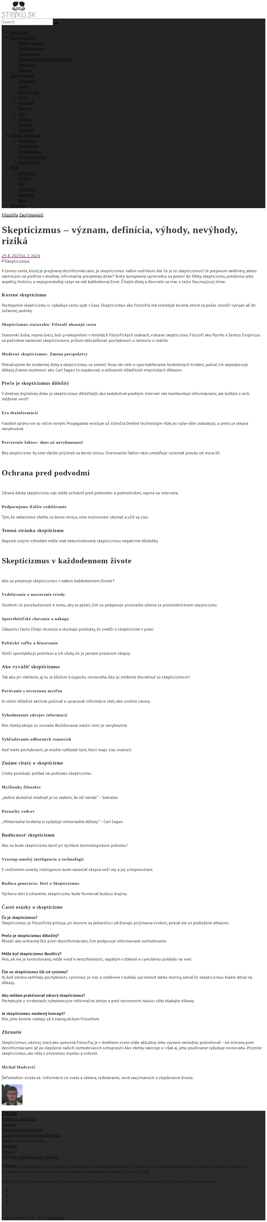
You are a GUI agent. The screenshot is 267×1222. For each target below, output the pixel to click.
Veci (22, 113)
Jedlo (23, 97)
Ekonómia (27, 140)
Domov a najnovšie (19, 1119)
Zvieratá (25, 102)
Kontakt (9, 1124)
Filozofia (26, 81)
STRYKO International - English (30, 1157)
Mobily (24, 178)
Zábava (24, 118)
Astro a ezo (28, 91)
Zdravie (25, 70)
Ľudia (23, 86)
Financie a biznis (25, 135)
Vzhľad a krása (31, 48)
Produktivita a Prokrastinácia (45, 59)
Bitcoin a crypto (33, 156)
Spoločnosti (29, 162)
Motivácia (27, 64)
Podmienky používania (22, 1129)
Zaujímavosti (22, 75)
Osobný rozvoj (23, 37)
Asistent (26, 129)
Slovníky (18, 205)
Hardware (27, 189)
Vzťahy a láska (31, 43)
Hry (21, 183)
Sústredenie (29, 53)
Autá (22, 200)
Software (26, 173)
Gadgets (25, 194)
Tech (14, 167)
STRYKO (9, 1113)
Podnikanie (28, 146)
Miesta (24, 108)
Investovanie (30, 151)
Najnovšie (19, 32)
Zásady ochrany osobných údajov (31, 1135)
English (25, 124)
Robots (8, 1151)
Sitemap (9, 1146)
